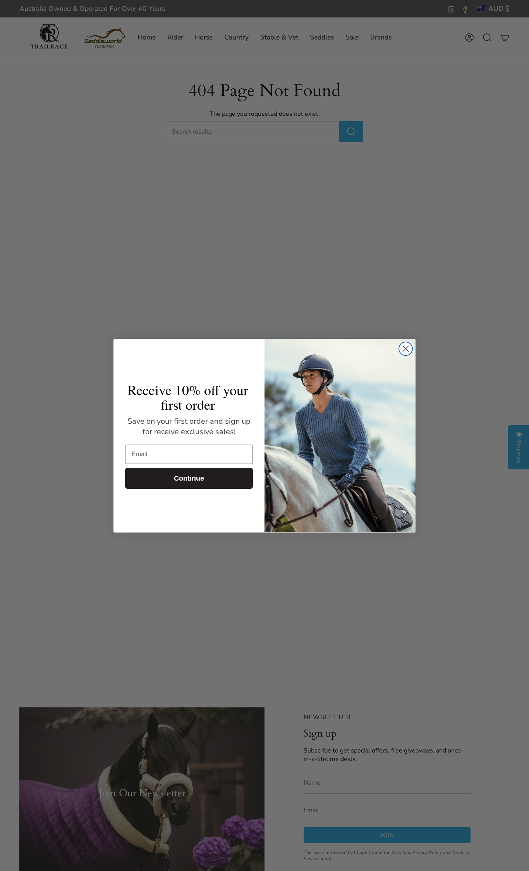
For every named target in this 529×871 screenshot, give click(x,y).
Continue (189, 478)
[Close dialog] (405, 349)
